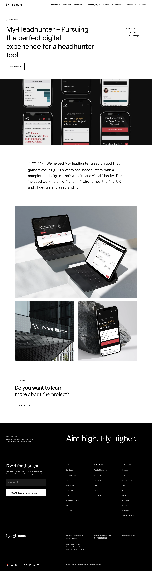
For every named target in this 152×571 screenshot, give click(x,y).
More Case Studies (129, 515)
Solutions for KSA (73, 500)
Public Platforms (100, 470)
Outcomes (70, 490)
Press (96, 490)
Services (69, 470)
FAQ (67, 505)
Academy (98, 475)
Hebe (124, 495)
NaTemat (125, 510)
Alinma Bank (127, 480)
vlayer (124, 475)
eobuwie (125, 500)
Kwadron (125, 470)
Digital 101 (98, 480)
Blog (95, 485)
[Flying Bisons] (14, 5)
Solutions (67, 5)
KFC (123, 490)
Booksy (125, 505)
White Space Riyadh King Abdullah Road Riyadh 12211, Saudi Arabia (75, 546)
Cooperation (99, 495)
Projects (69, 480)
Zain (123, 485)
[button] (55, 5)
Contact (142, 5)
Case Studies (71, 475)
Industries (70, 485)
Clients (106, 5)
